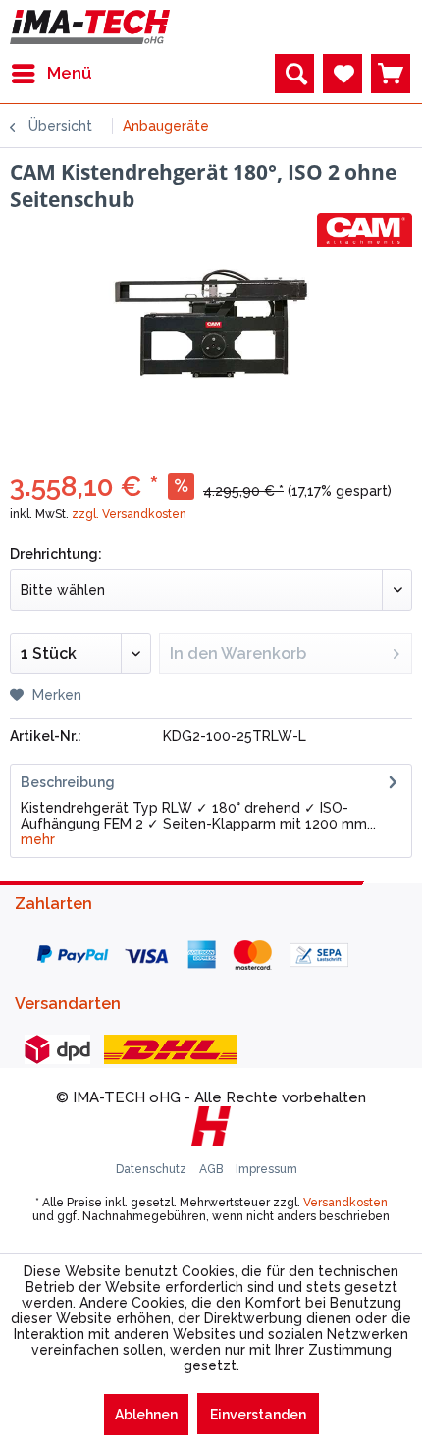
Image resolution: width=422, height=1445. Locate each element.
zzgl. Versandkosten (129, 514)
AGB (212, 1169)
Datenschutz (152, 1169)
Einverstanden (258, 1414)
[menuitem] (51, 73)
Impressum (266, 1169)
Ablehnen (146, 1414)
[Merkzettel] (342, 73)
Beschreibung (68, 782)
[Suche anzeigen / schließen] (294, 73)
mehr (38, 839)
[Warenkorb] (390, 73)
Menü (69, 72)
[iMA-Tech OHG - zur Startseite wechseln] (90, 27)
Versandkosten (345, 1202)
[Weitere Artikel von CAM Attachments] (364, 230)
